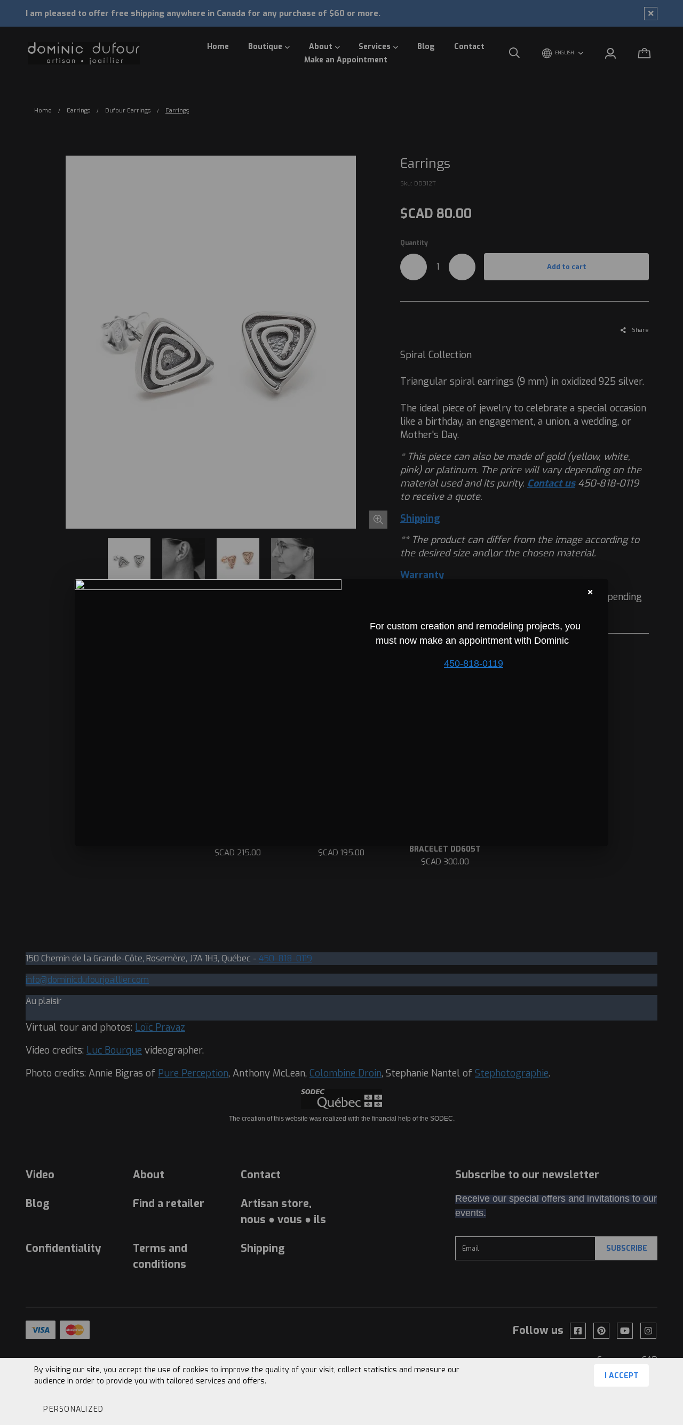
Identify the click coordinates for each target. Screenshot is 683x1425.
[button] (73, 1409)
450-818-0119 (473, 663)
